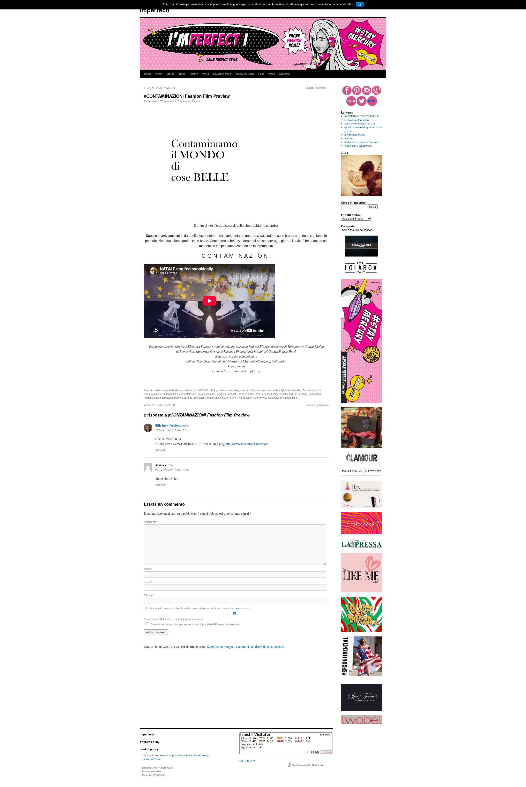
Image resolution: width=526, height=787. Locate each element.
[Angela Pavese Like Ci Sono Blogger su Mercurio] (361, 506)
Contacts (284, 74)
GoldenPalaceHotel (249, 394)
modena (148, 397)
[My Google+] (376, 94)
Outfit (206, 390)
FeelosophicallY (205, 394)
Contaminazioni (152, 394)
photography (217, 390)
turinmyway (260, 397)
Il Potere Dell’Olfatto (354, 134)
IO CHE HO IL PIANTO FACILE (361, 116)
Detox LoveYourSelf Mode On (359, 123)
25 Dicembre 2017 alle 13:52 (171, 430)
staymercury (221, 397)
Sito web (148, 595)
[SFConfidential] (361, 675)
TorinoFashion (245, 397)
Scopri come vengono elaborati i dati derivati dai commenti (245, 646)
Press (271, 74)
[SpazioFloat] (361, 709)
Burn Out (349, 138)
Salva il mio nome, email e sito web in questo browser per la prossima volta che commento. (200, 608)
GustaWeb (250, 760)
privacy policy (149, 742)
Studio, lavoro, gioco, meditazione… (362, 142)
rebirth (210, 397)
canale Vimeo (153, 759)
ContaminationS (312, 390)
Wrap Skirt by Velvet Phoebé (358, 145)
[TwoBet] (361, 723)
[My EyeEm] (351, 105)
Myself (198, 390)
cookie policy (149, 749)
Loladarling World (317, 87)
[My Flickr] (372, 105)
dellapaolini (169, 394)
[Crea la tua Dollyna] (361, 591)
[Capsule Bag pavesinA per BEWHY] (361, 447)
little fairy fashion (167, 425)
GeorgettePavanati (226, 394)
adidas (253, 390)
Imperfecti (155, 9)
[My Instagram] (366, 94)
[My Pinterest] (356, 94)
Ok (359, 4)
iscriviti (213, 624)
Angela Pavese (191, 101)
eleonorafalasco (186, 394)
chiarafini (296, 390)
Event (158, 74)
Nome (148, 569)
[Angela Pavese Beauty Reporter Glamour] (361, 462)
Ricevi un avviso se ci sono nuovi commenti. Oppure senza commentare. (195, 624)
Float (261, 74)
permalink (292, 397)
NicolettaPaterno (163, 397)
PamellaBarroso (183, 397)
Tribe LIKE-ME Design (197, 755)
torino (233, 397)
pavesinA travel (222, 74)
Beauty (193, 74)
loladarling (315, 394)
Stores (170, 74)
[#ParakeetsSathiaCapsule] (361, 533)
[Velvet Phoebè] (361, 631)
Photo (205, 74)
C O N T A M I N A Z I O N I (160, 87)
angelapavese (266, 390)
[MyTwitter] (362, 105)
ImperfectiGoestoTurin (285, 394)
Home (147, 74)
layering (303, 394)
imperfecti (266, 394)
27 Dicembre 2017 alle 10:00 (171, 470)
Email (148, 582)
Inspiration (187, 390)
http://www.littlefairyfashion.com (247, 444)
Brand (181, 74)
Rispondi (160, 450)
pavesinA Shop (245, 74)
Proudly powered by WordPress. (308, 765)
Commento (151, 522)
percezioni (199, 397)
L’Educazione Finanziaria (356, 119)
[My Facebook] (347, 94)
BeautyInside (282, 390)
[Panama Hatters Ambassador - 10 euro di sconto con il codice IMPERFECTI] (361, 475)
